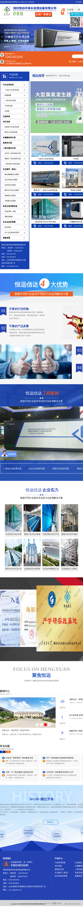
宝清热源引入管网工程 (69, 569)
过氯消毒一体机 (10, 211)
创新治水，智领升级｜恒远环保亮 (15, 730)
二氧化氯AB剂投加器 (12, 164)
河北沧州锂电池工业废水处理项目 (51, 569)
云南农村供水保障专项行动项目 (32, 569)
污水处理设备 (8, 85)
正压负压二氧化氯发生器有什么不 (59, 772)
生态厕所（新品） (10, 169)
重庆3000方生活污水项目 (13, 569)
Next (81, 37)
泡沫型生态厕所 (10, 185)
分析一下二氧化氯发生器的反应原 (19, 772)
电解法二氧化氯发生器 (13, 158)
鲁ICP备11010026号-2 (72, 904)
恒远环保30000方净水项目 (45, 222)
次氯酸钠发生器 (9, 137)
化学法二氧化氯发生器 (13, 153)
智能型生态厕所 (10, 195)
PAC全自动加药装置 (12, 232)
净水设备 (6, 122)
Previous (2, 37)
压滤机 (7, 111)
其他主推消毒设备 (10, 206)
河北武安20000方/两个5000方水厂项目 (13, 535)
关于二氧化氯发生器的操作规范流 (59, 758)
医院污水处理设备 (11, 132)
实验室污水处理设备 (12, 127)
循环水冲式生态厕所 (12, 190)
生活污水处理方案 (36, 468)
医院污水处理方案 (61, 468)
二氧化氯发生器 (9, 148)
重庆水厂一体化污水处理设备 (45, 190)
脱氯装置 (6, 238)
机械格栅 (8, 95)
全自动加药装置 (9, 222)
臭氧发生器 (7, 143)
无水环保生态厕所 (11, 180)
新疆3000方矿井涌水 (69, 534)
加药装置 (8, 227)
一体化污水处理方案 (12, 468)
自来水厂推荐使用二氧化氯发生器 (19, 758)
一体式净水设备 (10, 100)
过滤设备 (6, 116)
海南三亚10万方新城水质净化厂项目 (32, 535)
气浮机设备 (9, 106)
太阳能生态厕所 (10, 201)
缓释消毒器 (9, 216)
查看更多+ (50, 822)
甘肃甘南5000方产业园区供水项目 (51, 535)
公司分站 (31, 2)
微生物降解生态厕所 (12, 174)
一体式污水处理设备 (45, 159)
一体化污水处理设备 (12, 90)
